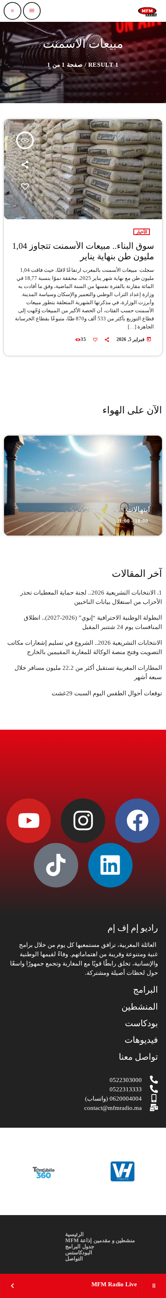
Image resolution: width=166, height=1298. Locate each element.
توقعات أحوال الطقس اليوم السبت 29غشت (107, 693)
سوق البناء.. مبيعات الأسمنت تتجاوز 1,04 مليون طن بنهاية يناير (83, 251)
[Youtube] (28, 820)
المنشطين (139, 1007)
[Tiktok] (56, 865)
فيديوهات (141, 1040)
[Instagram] (83, 820)
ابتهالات (138, 510)
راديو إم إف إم (133, 928)
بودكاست (141, 1023)
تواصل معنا (138, 1057)
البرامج (145, 990)
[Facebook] (137, 820)
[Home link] (147, 11)
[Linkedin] (110, 865)
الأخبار (141, 231)
